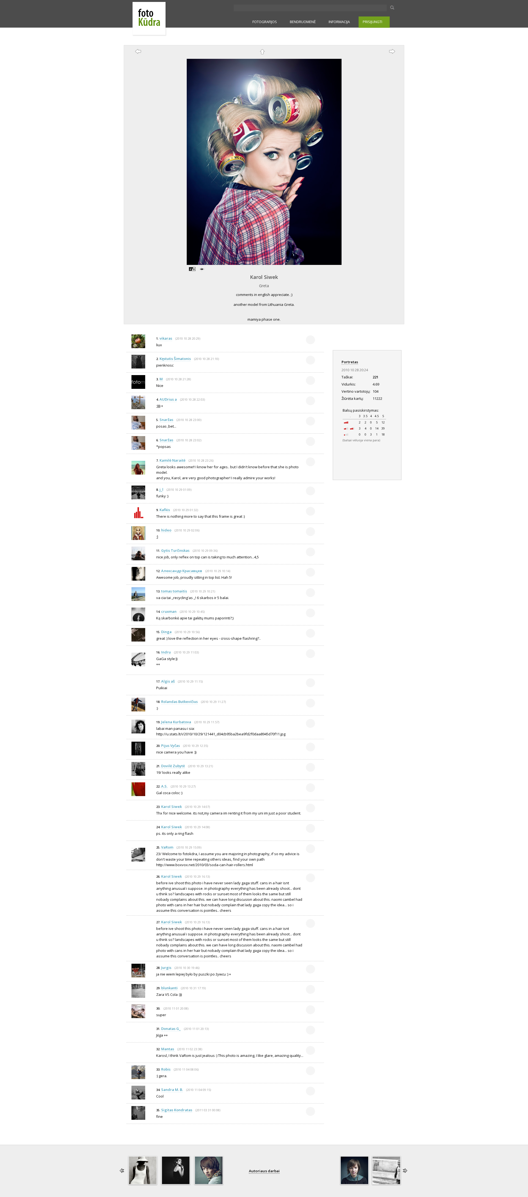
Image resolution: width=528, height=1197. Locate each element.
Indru (166, 652)
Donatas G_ (171, 1028)
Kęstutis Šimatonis (175, 358)
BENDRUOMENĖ (303, 21)
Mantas (168, 1048)
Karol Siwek (264, 277)
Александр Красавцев (181, 570)
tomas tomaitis (174, 591)
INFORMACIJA (339, 21)
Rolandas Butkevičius (179, 701)
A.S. (164, 786)
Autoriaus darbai (264, 1170)
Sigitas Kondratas (176, 1109)
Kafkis (165, 509)
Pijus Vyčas (170, 745)
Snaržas (166, 419)
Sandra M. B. (172, 1089)
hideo (166, 530)
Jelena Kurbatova (176, 721)
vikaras (166, 338)
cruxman (169, 611)
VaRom (167, 847)
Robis (165, 1069)
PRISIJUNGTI (372, 21)
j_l (161, 489)
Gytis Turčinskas (175, 550)
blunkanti (169, 987)
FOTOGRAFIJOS (264, 21)
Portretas (350, 361)
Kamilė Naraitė (172, 460)
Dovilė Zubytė (173, 765)
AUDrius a (168, 399)
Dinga (166, 631)
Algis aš (168, 681)
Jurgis (166, 967)
